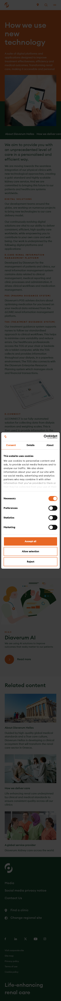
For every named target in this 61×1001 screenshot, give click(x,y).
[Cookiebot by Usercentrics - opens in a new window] (43, 437)
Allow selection (30, 551)
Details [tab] (31, 445)
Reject (30, 561)
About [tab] (49, 445)
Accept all (30, 541)
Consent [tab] (11, 445)
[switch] (52, 508)
